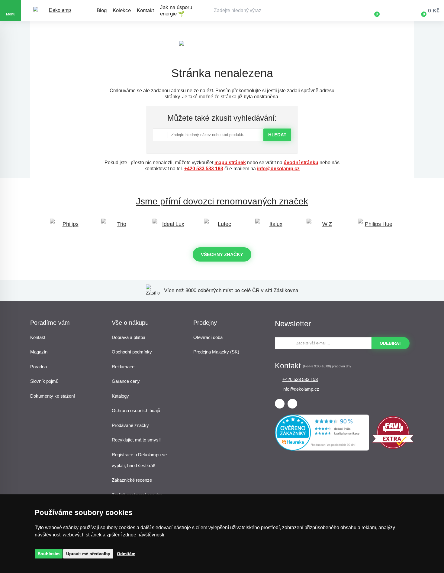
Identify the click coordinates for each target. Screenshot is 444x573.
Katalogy (120, 396)
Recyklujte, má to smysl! (136, 439)
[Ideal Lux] (170, 227)
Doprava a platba (128, 337)
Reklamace (123, 366)
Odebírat (390, 343)
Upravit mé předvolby (88, 553)
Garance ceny (126, 381)
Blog (102, 10)
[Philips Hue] (376, 227)
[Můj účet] (394, 10)
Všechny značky (222, 254)
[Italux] (273, 227)
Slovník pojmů (44, 381)
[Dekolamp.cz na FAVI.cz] (393, 447)
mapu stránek (230, 162)
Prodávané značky (130, 425)
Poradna (38, 366)
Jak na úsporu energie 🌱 (176, 11)
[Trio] (119, 227)
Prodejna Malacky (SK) (216, 351)
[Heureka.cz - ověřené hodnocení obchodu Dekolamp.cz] (322, 448)
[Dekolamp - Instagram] (292, 404)
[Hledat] (332, 10)
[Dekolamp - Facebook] (280, 404)
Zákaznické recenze (132, 480)
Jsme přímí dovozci (222, 201)
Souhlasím (49, 553)
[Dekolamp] (57, 11)
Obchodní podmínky (132, 351)
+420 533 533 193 (203, 168)
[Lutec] (222, 227)
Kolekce (122, 10)
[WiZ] (324, 227)
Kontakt (145, 10)
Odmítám (126, 553)
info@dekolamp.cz (278, 168)
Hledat (277, 134)
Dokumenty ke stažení (52, 396)
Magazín (38, 351)
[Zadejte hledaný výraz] (274, 10)
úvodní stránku (301, 162)
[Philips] (68, 227)
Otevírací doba (208, 337)
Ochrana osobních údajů (136, 410)
